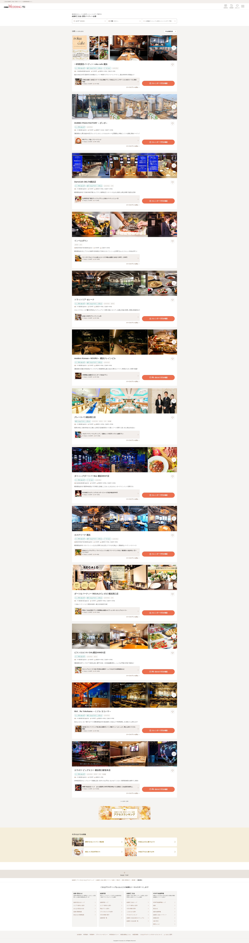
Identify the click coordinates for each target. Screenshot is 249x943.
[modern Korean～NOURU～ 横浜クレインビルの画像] (124, 342)
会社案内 (79, 934)
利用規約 (85, 934)
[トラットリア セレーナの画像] (124, 283)
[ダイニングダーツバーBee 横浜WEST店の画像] (124, 459)
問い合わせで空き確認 (159, 377)
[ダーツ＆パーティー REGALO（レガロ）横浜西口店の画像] (124, 577)
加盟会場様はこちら (125, 934)
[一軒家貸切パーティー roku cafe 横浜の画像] (124, 47)
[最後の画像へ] (174, 47)
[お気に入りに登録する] (172, 64)
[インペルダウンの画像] (124, 224)
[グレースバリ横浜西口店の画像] (124, 400)
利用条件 (92, 934)
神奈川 (118, 880)
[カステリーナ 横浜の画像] (124, 518)
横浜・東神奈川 (126, 880)
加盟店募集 (135, 934)
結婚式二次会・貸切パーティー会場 (105, 880)
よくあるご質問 (168, 934)
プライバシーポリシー (102, 934)
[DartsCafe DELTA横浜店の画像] (124, 165)
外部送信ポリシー (114, 934)
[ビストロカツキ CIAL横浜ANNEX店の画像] (124, 636)
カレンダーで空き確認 (159, 83)
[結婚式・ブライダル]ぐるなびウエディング (83, 880)
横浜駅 (133, 880)
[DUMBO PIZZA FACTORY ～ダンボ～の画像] (124, 106)
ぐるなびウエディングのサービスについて (151, 934)
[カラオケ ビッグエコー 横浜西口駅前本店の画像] (124, 753)
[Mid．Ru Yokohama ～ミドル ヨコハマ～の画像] (124, 695)
